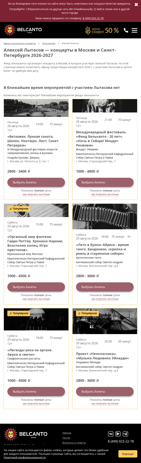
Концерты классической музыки (23, 30)
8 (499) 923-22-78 (93, 18)
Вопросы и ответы (74, 442)
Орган (66, 437)
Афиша (66, 432)
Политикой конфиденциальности (25, 457)
